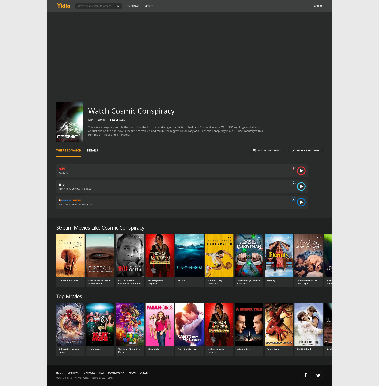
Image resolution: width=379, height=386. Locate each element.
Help (101, 372)
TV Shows (133, 6)
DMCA (110, 378)
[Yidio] (63, 6)
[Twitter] (318, 375)
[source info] (293, 168)
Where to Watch (68, 150)
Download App (116, 372)
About (132, 372)
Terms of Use (98, 378)
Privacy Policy (82, 378)
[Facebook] (305, 375)
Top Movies (89, 372)
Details (92, 150)
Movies (149, 6)
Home (59, 372)
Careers (144, 372)
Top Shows (72, 372)
